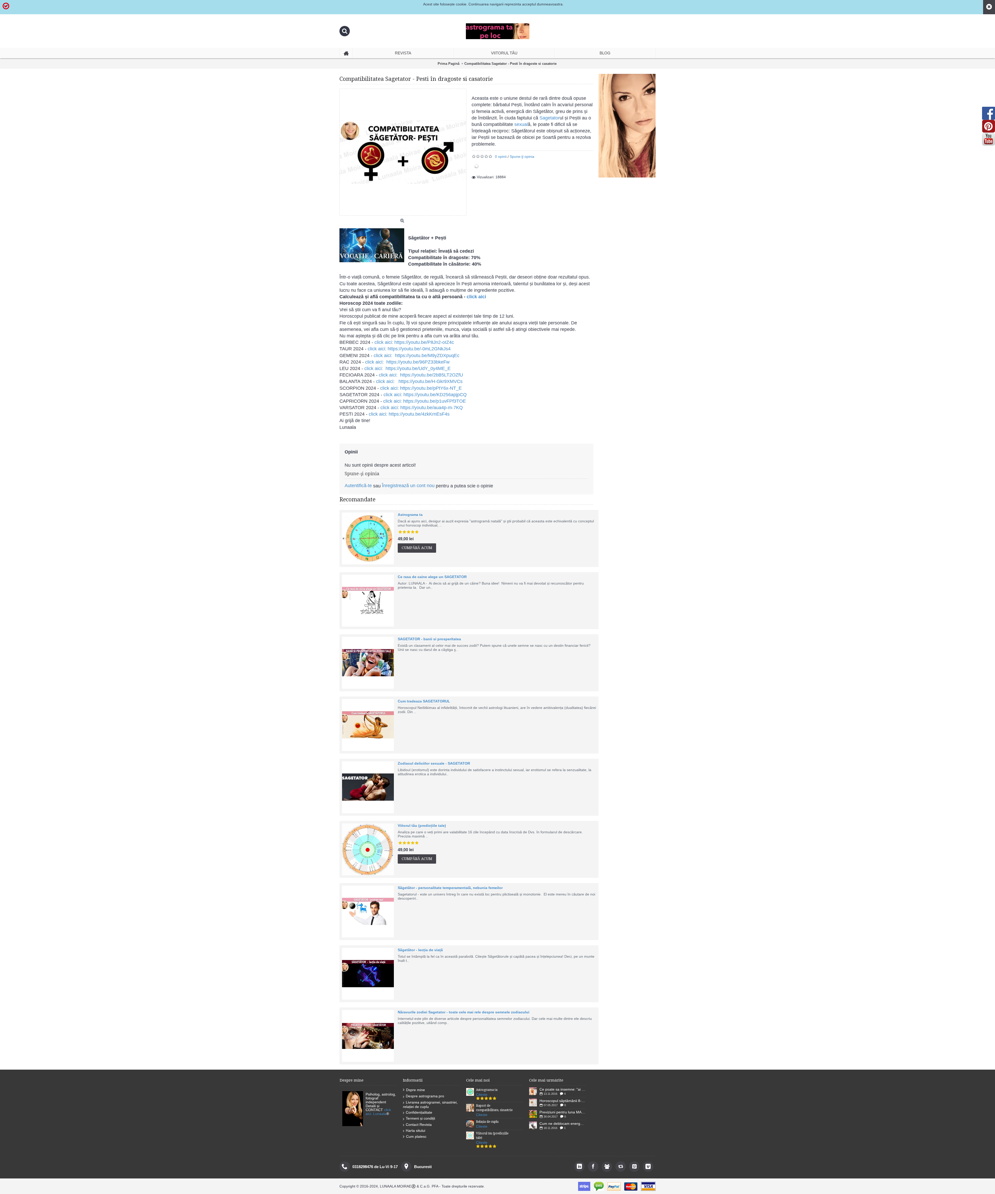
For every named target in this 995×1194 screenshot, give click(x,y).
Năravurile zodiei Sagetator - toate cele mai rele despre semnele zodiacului (463, 1012)
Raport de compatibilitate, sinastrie (494, 1108)
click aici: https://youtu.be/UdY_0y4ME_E (407, 368)
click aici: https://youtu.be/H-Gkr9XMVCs (419, 381)
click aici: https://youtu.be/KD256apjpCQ (425, 394)
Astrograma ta (410, 515)
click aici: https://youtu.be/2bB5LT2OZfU (421, 375)
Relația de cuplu (487, 1122)
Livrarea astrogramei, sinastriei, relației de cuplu (430, 1104)
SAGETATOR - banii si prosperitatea (429, 639)
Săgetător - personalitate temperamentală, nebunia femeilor (450, 888)
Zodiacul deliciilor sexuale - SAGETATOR (434, 763)
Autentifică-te (358, 485)
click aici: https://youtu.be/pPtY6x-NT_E (421, 388)
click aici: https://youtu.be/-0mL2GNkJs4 (409, 348)
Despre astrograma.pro (425, 1096)
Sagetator (549, 117)
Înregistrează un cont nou (408, 485)
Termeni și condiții (420, 1118)
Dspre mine (415, 1090)
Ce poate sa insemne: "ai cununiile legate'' (562, 1089)
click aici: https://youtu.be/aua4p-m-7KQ (421, 407)
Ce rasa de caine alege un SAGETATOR (432, 577)
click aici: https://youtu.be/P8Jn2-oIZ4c (414, 342)
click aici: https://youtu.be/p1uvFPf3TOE (424, 401)
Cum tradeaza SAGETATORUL (424, 701)
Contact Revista (419, 1124)
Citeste (481, 1094)
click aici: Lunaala (378, 1112)
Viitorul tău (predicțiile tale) (422, 825)
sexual (521, 124)
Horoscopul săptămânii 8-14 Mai (562, 1101)
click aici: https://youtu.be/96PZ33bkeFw (407, 362)
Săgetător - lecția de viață (420, 950)
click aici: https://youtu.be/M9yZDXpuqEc (416, 355)
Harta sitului (415, 1130)
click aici (476, 296)
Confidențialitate (419, 1112)
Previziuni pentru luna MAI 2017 (562, 1112)
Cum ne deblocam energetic (562, 1123)
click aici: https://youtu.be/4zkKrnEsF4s (409, 414)
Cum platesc (416, 1136)
